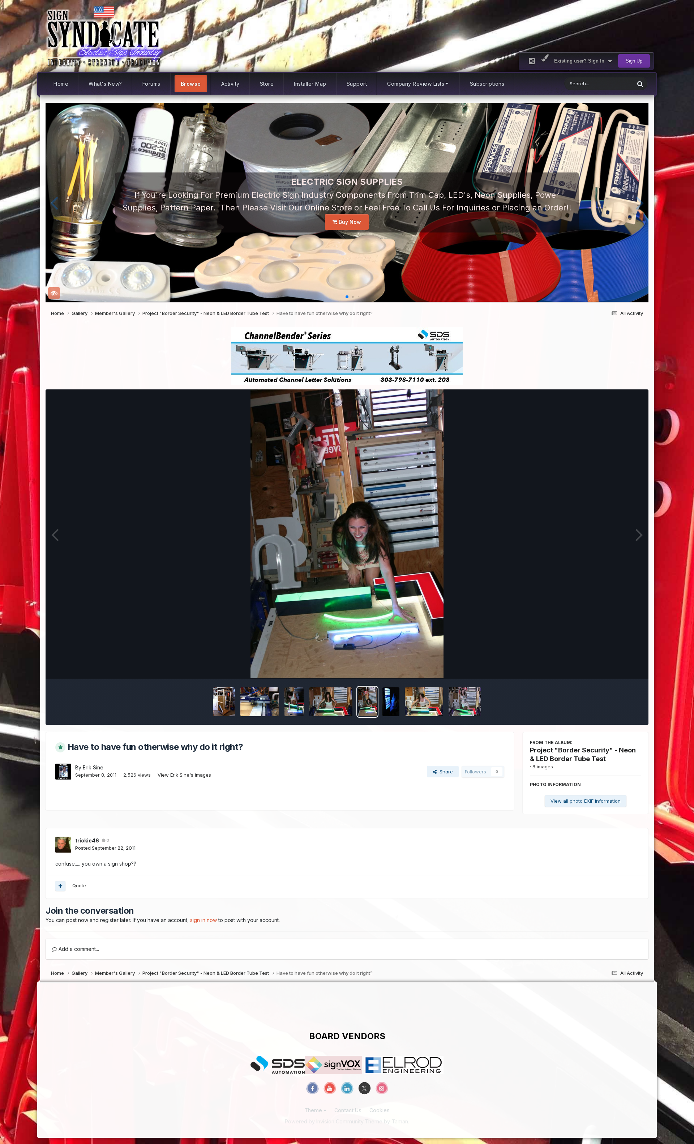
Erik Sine (93, 767)
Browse (191, 84)
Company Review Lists (415, 84)
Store (267, 84)
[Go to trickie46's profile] (63, 845)
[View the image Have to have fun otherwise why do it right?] (367, 701)
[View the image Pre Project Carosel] (224, 701)
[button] (54, 202)
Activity (230, 84)
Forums (151, 84)
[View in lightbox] (346, 534)
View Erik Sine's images (184, 775)
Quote (79, 885)
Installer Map (310, 84)
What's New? (105, 84)
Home (60, 84)
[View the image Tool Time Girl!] (465, 701)
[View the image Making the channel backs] (259, 701)
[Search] (640, 83)
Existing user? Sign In (580, 61)
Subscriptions (487, 84)
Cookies (379, 1110)
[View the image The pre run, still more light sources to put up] (390, 701)
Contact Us (347, 1110)
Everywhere (612, 83)
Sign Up (634, 61)
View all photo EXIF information (586, 801)
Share (445, 771)
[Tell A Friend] (532, 61)
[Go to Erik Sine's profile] (63, 772)
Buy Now (349, 222)
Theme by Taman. (387, 1121)
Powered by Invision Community (324, 1121)
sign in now (203, 920)
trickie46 (87, 840)
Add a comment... (78, 949)
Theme (314, 1110)
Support (357, 84)
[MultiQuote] (60, 886)
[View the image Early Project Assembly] (294, 701)
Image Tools (618, 665)
